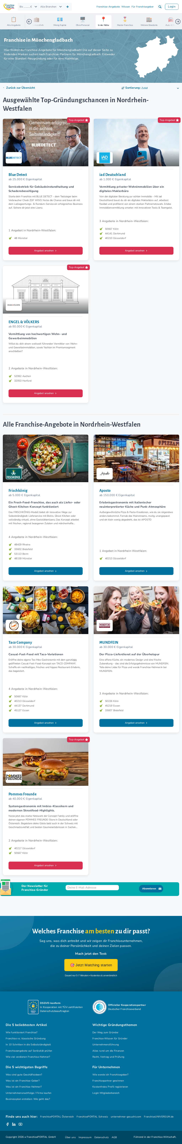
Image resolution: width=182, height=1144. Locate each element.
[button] (160, 7)
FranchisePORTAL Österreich (57, 1116)
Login (171, 7)
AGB (114, 1137)
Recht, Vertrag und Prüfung (108, 1057)
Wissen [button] (125, 6)
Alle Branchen (48, 6)
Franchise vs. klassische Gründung (26, 1038)
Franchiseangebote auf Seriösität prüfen (29, 1050)
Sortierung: (133, 88)
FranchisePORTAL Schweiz (92, 1116)
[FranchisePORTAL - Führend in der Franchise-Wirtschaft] (9, 7)
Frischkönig (18, 490)
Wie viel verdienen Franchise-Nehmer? (28, 1057)
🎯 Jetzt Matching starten (91, 965)
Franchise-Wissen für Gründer (109, 1038)
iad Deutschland (112, 175)
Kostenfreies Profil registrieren (110, 1086)
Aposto (105, 490)
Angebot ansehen (44, 250)
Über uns (70, 1137)
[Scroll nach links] (29, 21)
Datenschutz (101, 1137)
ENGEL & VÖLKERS (24, 322)
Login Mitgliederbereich (105, 1093)
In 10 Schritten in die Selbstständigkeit (28, 1044)
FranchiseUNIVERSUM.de (158, 1116)
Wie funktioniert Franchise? (22, 1032)
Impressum (85, 1137)
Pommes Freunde (22, 794)
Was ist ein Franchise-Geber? (22, 1080)
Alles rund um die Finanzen (108, 1050)
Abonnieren (149, 888)
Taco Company (20, 642)
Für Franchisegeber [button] (143, 6)
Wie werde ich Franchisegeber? (110, 1074)
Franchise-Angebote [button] (108, 6)
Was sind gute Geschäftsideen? (24, 1074)
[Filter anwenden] (67, 7)
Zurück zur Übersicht (20, 88)
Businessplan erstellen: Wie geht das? (28, 1099)
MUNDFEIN (108, 642)
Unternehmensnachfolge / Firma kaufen (29, 1093)
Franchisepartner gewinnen (108, 1080)
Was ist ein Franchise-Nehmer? (24, 1086)
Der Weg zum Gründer (105, 1032)
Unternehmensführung (105, 1044)
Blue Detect (18, 175)
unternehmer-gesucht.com (126, 1116)
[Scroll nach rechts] (178, 21)
